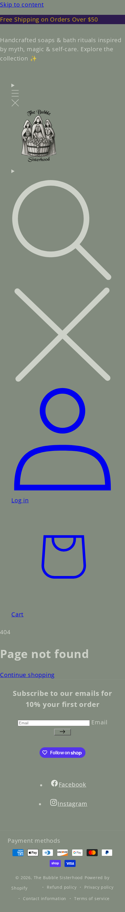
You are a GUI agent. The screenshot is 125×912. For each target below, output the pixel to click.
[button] (15, 95)
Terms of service (92, 898)
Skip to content (22, 4)
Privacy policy (99, 887)
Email (99, 722)
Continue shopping (27, 675)
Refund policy (61, 887)
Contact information (44, 898)
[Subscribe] (62, 732)
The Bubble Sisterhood (58, 877)
